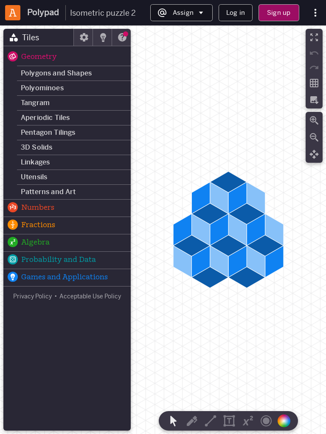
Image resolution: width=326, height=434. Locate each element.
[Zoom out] (314, 137)
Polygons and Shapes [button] (56, 73)
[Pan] (314, 154)
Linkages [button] (35, 162)
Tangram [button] (35, 102)
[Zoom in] (314, 120)
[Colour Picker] (286, 421)
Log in (235, 12)
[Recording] (266, 421)
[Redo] (314, 67)
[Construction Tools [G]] (210, 421)
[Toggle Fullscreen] (314, 37)
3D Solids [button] (36, 147)
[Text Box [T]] (229, 421)
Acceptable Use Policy (90, 296)
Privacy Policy (32, 296)
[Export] (314, 100)
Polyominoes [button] (42, 87)
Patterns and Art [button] (48, 191)
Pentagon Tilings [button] (48, 132)
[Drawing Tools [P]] (192, 421)
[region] (163, 229)
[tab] (38, 37)
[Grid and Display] (314, 83)
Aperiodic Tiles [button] (45, 117)
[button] (67, 57)
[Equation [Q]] (248, 421)
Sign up (278, 12)
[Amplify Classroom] (12, 12)
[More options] (315, 13)
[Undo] (314, 53)
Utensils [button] (34, 176)
